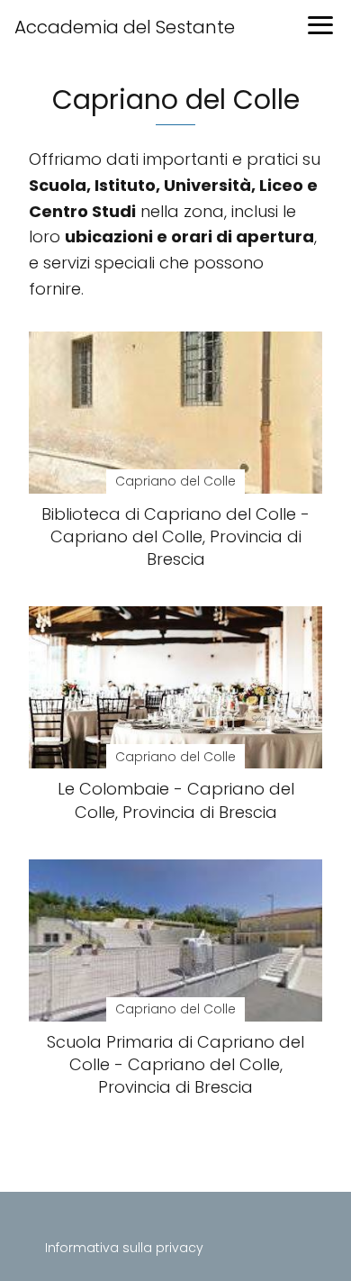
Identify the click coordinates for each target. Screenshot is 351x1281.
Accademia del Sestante (124, 27)
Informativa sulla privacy (124, 1248)
